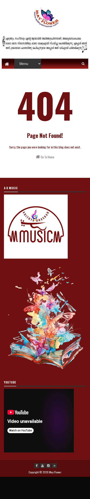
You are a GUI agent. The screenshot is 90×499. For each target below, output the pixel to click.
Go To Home (47, 157)
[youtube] (42, 465)
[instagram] (48, 465)
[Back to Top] (54, 465)
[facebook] (36, 465)
